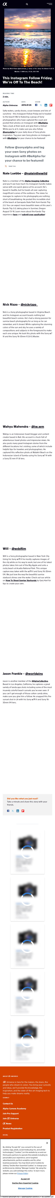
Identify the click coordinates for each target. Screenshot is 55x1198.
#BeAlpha (43, 122)
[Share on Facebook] (36, 105)
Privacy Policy (22, 1173)
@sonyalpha (9, 132)
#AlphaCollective (40, 681)
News (8, 1123)
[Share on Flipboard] (51, 105)
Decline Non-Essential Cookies (25, 1183)
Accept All (25, 1179)
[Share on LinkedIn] (46, 105)
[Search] (27, 4)
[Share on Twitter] (41, 105)
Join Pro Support (11, 1113)
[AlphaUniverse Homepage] (5, 4)
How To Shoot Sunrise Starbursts (21, 580)
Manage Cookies (25, 1188)
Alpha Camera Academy (14, 1108)
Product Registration (12, 1128)
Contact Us (8, 1103)
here (15, 214)
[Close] (47, 1143)
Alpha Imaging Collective (37, 180)
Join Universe (11, 1118)
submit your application (33, 214)
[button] (49, 4)
